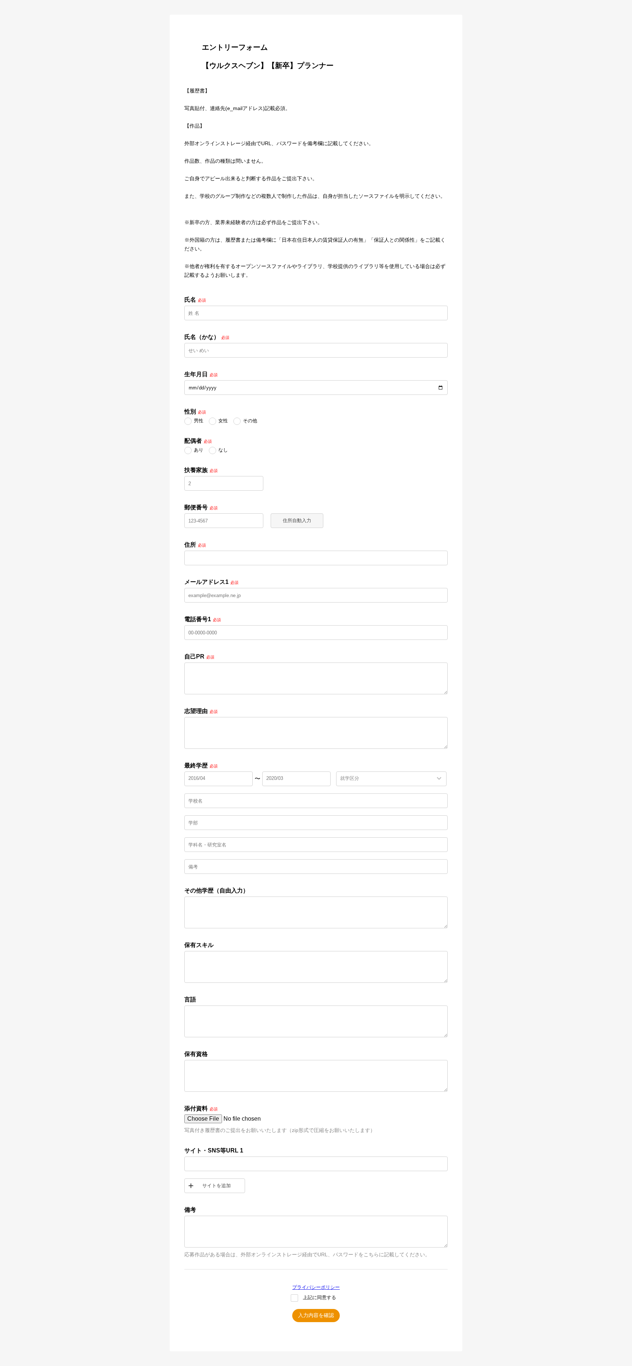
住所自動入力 (297, 520)
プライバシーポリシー (316, 1287)
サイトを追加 (216, 1185)
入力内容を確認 (316, 1315)
